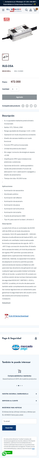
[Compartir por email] (35, 105)
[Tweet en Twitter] (31, 105)
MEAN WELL (6, 71)
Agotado (19, 97)
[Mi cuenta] (31, 10)
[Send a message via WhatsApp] (4, 454)
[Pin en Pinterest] (27, 105)
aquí (33, 448)
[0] (35, 10)
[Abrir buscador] (26, 10)
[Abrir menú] (3, 10)
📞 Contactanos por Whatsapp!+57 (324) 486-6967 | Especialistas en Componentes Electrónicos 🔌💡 (19, 3)
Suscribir (9, 428)
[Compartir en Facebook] (22, 105)
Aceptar (8, 452)
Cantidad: (6, 89)
